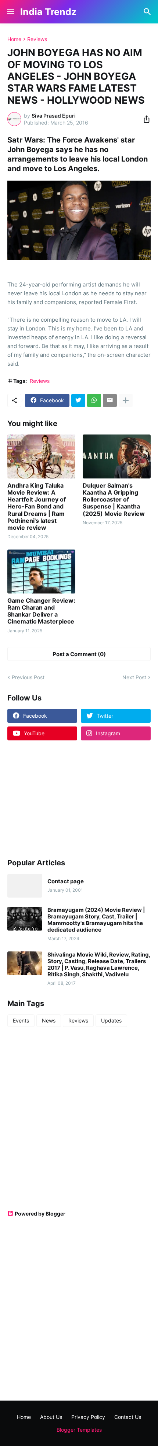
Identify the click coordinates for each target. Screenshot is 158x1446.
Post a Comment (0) (79, 654)
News (48, 1020)
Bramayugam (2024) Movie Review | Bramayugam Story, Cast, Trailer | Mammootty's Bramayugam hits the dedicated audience (96, 920)
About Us (51, 1417)
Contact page (65, 881)
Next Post (134, 677)
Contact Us (127, 1417)
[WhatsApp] (94, 400)
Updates (111, 1020)
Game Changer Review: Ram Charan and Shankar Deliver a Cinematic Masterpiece (41, 611)
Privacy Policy (88, 1417)
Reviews (37, 39)
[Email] (110, 400)
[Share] (144, 119)
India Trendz (48, 11)
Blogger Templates (79, 1430)
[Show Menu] (10, 11)
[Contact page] (24, 886)
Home (14, 39)
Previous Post (28, 677)
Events (21, 1020)
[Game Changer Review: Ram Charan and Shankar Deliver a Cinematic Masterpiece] (41, 571)
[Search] (148, 11)
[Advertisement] (53, 799)
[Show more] (126, 400)
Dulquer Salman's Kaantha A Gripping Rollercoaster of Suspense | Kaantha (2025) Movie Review (114, 499)
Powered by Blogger (40, 1213)
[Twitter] (78, 400)
